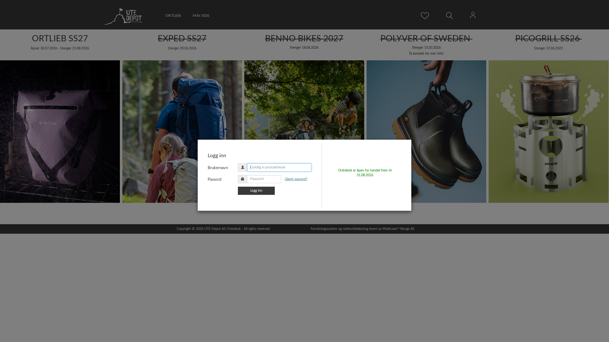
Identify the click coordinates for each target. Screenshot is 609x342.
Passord (214, 179)
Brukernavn (218, 168)
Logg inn (256, 190)
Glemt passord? (296, 179)
